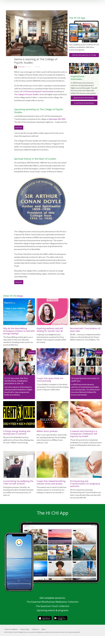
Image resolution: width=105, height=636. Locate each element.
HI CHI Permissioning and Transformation (37, 91)
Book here (18, 127)
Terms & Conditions (11, 629)
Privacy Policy (24, 629)
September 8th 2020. (57, 119)
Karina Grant (21, 66)
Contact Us (35, 629)
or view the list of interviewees (84, 103)
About (44, 629)
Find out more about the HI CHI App (84, 55)
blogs (20, 295)
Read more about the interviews (84, 97)
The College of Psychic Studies (26, 94)
